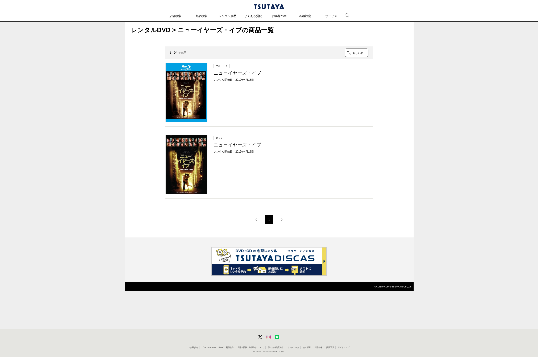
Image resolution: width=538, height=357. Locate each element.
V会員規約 (193, 347)
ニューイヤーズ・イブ (237, 73)
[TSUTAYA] (269, 6)
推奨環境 (330, 347)
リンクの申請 (293, 347)
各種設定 (305, 16)
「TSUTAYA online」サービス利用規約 (217, 347)
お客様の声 (279, 16)
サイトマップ (343, 347)
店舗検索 (175, 16)
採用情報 (318, 347)
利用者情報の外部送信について (250, 347)
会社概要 (306, 347)
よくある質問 (253, 16)
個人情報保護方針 (275, 347)
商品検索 (201, 16)
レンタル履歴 (227, 16)
